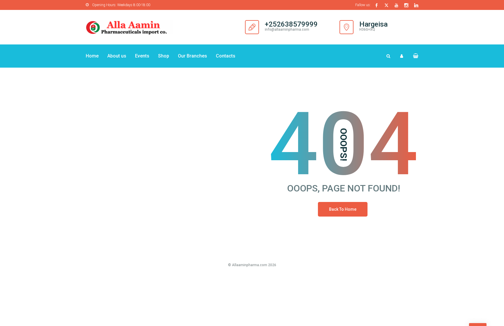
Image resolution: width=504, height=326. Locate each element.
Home (92, 56)
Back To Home (342, 209)
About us (116, 56)
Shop (163, 56)
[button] (413, 56)
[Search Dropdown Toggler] (388, 56)
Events (142, 56)
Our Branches (192, 56)
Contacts (225, 56)
